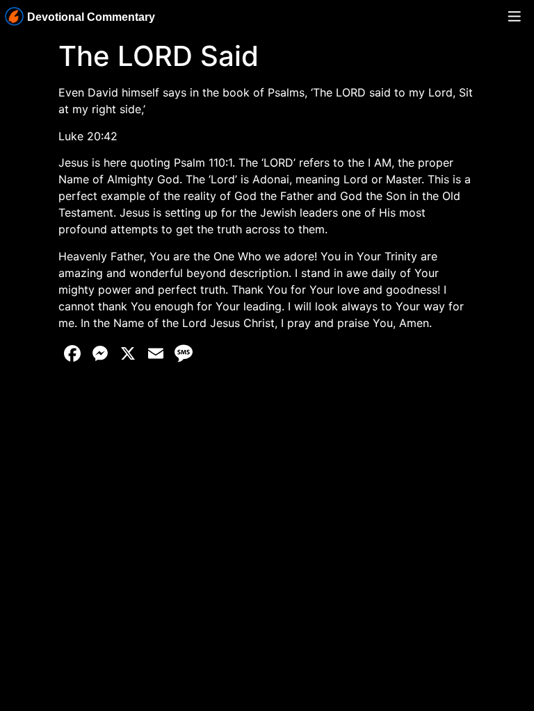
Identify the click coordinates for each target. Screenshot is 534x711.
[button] (514, 17)
